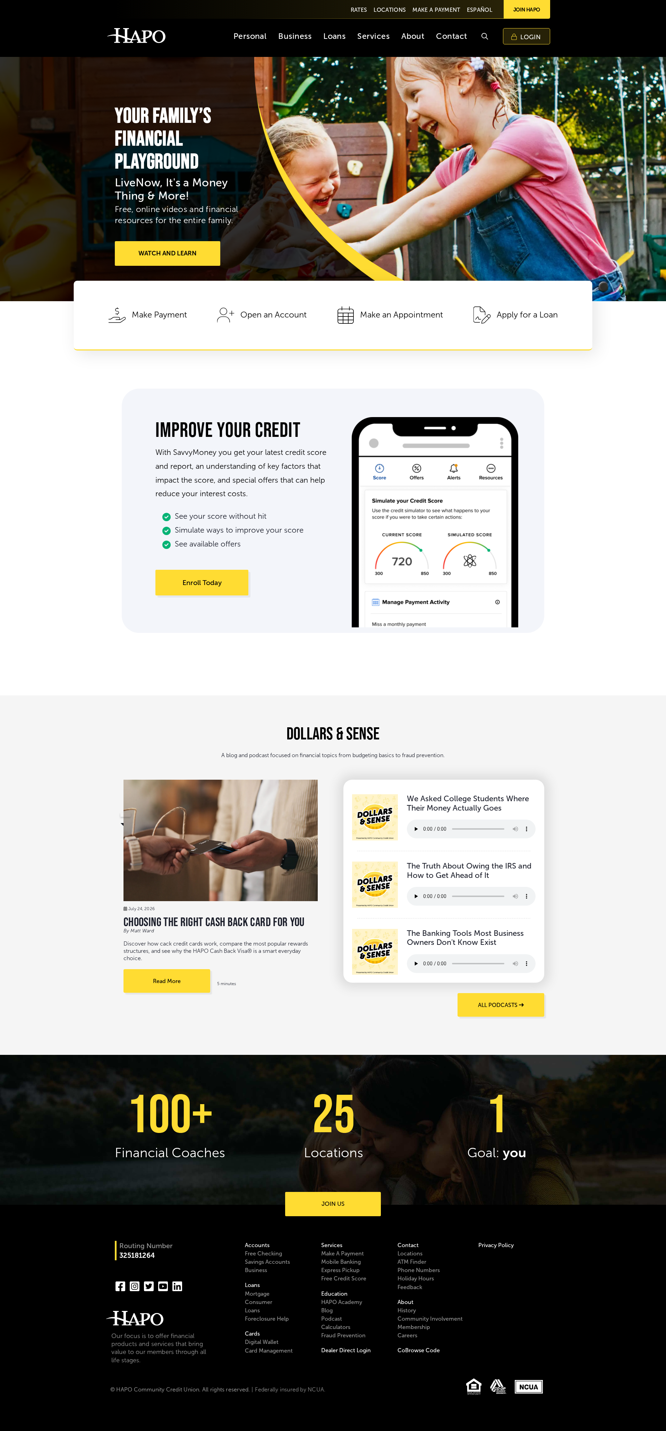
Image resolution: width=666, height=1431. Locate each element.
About (405, 1302)
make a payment (436, 10)
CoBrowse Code (419, 1350)
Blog (327, 1310)
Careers (407, 1335)
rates (359, 10)
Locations (410, 1253)
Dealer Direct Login (346, 1350)
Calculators (335, 1327)
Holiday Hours (416, 1278)
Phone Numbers (419, 1270)
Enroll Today (202, 582)
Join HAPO (526, 9)
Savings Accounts (267, 1262)
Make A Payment (342, 1253)
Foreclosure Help (267, 1319)
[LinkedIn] (177, 1285)
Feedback (410, 1287)
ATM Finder (412, 1262)
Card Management (269, 1351)
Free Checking (263, 1253)
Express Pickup (340, 1270)
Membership (414, 1327)
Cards (252, 1334)
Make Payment (159, 314)
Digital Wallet (262, 1342)
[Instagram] (134, 1285)
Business (256, 1270)
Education (334, 1294)
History (407, 1310)
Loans (252, 1285)
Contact (408, 1245)
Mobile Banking (341, 1262)
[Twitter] (149, 1285)
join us (333, 1204)
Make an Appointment (401, 314)
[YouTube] (163, 1285)
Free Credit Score (343, 1278)
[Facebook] (120, 1285)
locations (390, 10)
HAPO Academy (341, 1302)
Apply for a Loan (527, 314)
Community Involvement (430, 1319)
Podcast (331, 1319)
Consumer (258, 1302)
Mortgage (257, 1294)
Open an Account (273, 314)
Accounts (257, 1245)
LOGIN (530, 37)
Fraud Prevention (343, 1335)
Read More (167, 981)
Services (331, 1245)
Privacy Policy (496, 1245)
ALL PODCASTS (498, 1005)
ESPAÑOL (479, 10)
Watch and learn (167, 253)
